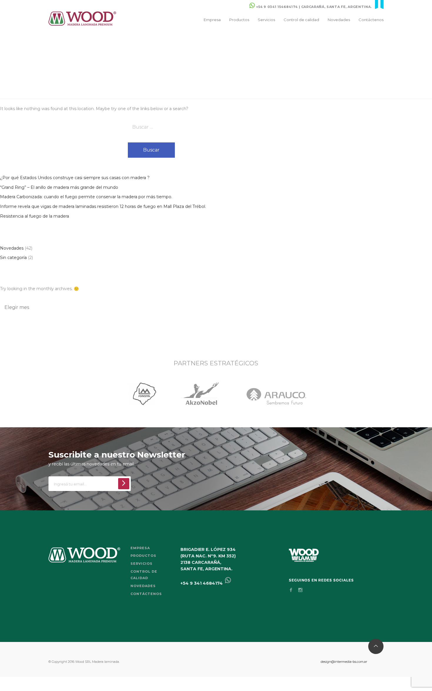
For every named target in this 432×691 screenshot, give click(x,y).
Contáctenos (371, 19)
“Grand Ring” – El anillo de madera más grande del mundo (59, 187)
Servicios (266, 19)
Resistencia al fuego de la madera (34, 216)
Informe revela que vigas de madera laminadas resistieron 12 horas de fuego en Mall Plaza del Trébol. (103, 206)
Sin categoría (13, 257)
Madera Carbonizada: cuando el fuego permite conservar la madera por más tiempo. (86, 196)
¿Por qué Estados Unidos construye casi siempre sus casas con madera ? (75, 177)
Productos (239, 19)
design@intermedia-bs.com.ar (344, 662)
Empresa (212, 19)
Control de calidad (301, 19)
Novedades (339, 19)
